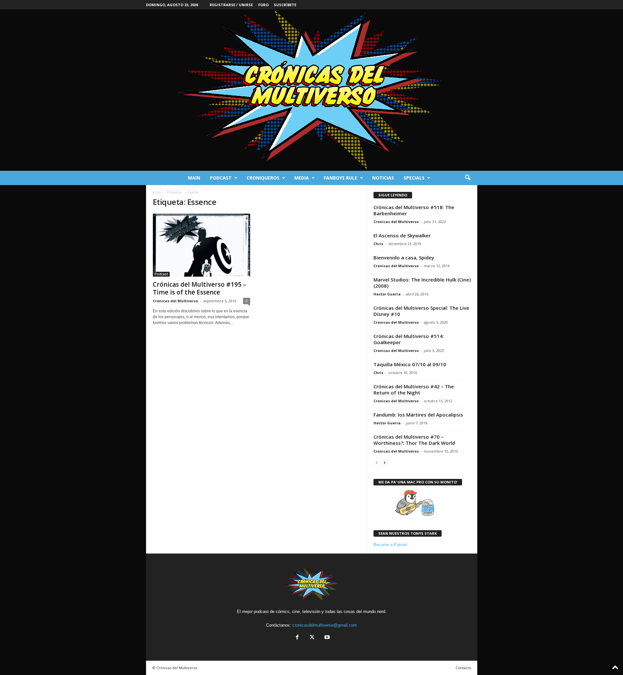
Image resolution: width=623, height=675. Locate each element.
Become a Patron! (390, 544)
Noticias (383, 178)
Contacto (463, 667)
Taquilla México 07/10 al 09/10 (409, 364)
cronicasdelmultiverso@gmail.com (324, 625)
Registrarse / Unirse (231, 4)
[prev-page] (376, 462)
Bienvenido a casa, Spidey (403, 257)
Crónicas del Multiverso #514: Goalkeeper (408, 339)
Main (194, 178)
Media (301, 178)
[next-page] (384, 462)
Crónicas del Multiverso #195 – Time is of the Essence (199, 288)
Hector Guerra (387, 294)
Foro (263, 4)
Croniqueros (263, 178)
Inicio (157, 192)
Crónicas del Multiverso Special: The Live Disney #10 (421, 311)
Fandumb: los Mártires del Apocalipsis (418, 414)
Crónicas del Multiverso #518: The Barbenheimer (413, 210)
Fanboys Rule (340, 178)
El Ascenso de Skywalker (402, 235)
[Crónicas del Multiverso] (311, 90)
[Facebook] (297, 637)
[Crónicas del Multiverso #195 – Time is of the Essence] (201, 245)
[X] (312, 637)
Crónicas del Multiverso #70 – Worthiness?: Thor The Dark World (414, 439)
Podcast (221, 178)
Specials (414, 178)
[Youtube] (326, 637)
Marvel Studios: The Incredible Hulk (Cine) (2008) (422, 282)
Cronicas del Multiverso (175, 300)
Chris (378, 243)
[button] (467, 178)
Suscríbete (285, 4)
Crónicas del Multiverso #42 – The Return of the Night (413, 389)
